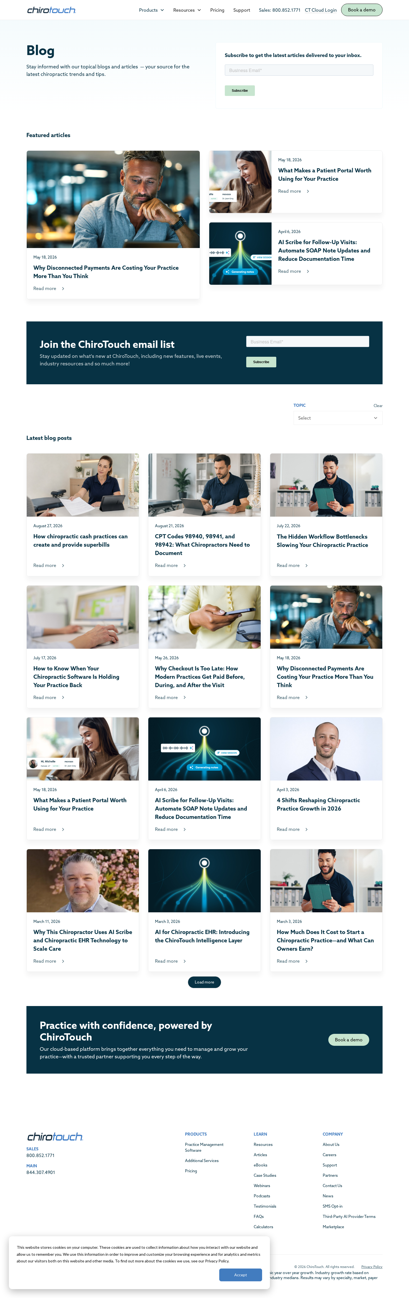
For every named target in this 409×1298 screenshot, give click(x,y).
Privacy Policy (372, 1267)
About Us (331, 1144)
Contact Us (332, 1185)
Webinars (262, 1185)
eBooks (260, 1165)
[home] (51, 10)
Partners (330, 1175)
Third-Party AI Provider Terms (349, 1216)
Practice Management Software (204, 1147)
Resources (263, 1144)
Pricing (217, 10)
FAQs (259, 1216)
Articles (260, 1154)
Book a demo (362, 10)
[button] (152, 10)
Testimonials (265, 1206)
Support (241, 10)
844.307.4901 (40, 1172)
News (328, 1195)
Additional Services (202, 1160)
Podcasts (262, 1195)
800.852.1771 (40, 1155)
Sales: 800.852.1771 (279, 10)
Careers (329, 1154)
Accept (240, 1274)
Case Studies (265, 1175)
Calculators (263, 1226)
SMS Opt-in (333, 1206)
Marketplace (333, 1226)
